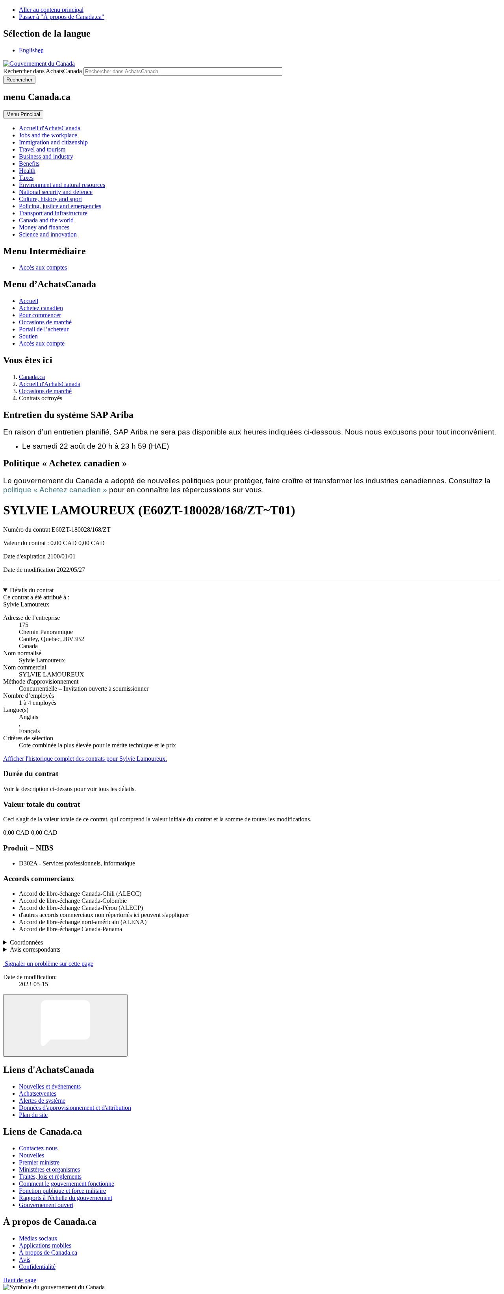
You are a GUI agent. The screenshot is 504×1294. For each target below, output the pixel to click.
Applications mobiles (45, 1245)
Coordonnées (26, 942)
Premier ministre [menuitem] (39, 1162)
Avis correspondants (35, 949)
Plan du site (33, 1114)
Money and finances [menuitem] (44, 227)
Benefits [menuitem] (29, 163)
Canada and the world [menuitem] (46, 220)
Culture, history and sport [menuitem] (50, 199)
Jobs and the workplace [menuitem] (48, 135)
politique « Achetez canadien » (55, 490)
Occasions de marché (45, 322)
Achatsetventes (37, 1093)
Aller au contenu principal (51, 9)
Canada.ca (32, 376)
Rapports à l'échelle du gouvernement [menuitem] (65, 1197)
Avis (24, 1259)
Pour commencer (40, 315)
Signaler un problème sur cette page (49, 963)
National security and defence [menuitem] (56, 192)
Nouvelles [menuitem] (31, 1155)
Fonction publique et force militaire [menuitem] (62, 1190)
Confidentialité (37, 1266)
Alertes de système (42, 1100)
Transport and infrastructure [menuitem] (53, 213)
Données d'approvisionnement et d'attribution (75, 1107)
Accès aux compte (42, 343)
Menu (23, 114)
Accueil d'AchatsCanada (49, 384)
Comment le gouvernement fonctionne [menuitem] (66, 1183)
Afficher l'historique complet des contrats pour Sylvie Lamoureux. (85, 758)
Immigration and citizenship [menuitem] (53, 142)
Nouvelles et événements (50, 1086)
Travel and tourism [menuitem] (42, 149)
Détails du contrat (32, 590)
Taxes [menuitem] (26, 177)
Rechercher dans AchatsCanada (42, 71)
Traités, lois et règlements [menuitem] (50, 1176)
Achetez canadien (41, 308)
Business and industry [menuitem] (46, 156)
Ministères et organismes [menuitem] (49, 1169)
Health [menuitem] (27, 170)
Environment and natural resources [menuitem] (62, 184)
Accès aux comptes (43, 267)
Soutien (28, 336)
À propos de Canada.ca (48, 1252)
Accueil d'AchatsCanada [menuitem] (49, 128)
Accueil (28, 301)
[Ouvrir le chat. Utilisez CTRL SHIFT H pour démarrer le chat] (65, 1025)
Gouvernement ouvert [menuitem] (46, 1205)
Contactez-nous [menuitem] (38, 1148)
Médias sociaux (38, 1238)
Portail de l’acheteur (44, 329)
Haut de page (19, 1280)
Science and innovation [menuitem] (48, 234)
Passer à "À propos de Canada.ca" (61, 16)
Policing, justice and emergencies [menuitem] (60, 206)
